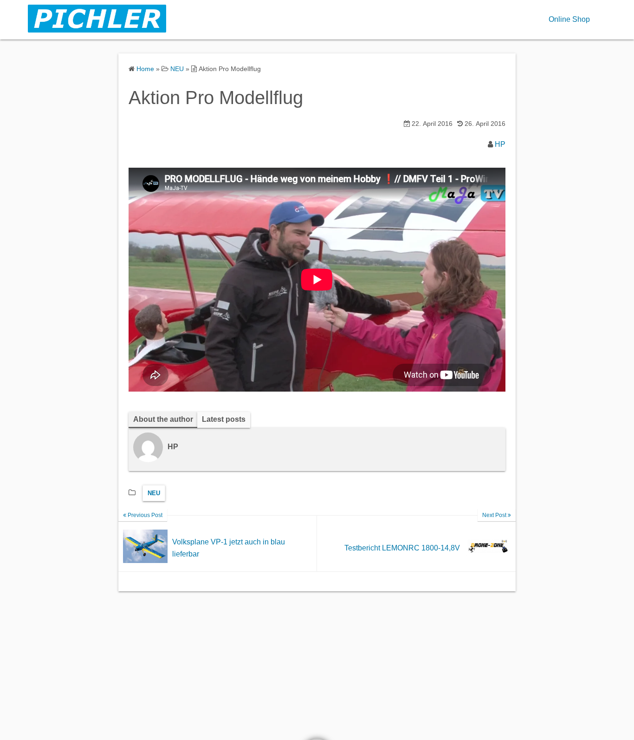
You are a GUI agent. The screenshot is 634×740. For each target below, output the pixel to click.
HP (500, 144)
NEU (154, 493)
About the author (163, 419)
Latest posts (224, 419)
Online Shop (569, 19)
